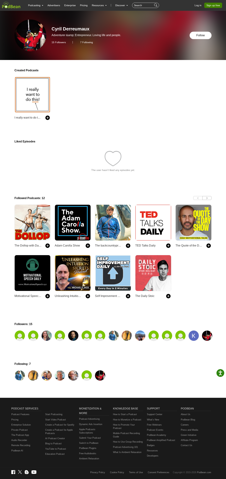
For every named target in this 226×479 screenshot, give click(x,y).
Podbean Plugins (87, 448)
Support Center (154, 414)
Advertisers (53, 5)
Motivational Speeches (28, 295)
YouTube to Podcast (55, 449)
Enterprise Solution (21, 424)
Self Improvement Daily (108, 295)
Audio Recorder (19, 440)
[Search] (156, 5)
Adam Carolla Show (67, 245)
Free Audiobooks (87, 453)
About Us (185, 414)
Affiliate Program (189, 440)
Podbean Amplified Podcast (161, 440)
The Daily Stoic (144, 295)
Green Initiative (188, 435)
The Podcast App (20, 435)
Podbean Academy (156, 435)
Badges (151, 445)
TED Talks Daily (145, 245)
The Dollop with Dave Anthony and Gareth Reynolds (28, 245)
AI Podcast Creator (55, 438)
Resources (152, 450)
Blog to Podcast (53, 443)
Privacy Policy (97, 472)
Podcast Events (155, 430)
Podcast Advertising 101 (125, 447)
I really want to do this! (28, 117)
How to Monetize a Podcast (127, 419)
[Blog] (27, 472)
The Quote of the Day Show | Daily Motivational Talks (189, 245)
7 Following (86, 42)
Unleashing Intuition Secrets (68, 295)
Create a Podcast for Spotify (59, 424)
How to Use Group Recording (128, 441)
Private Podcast (19, 430)
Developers (152, 455)
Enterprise (70, 5)
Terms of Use (136, 472)
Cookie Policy (117, 472)
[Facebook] (13, 472)
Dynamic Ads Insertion (90, 424)
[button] (35, 5)
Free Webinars (154, 424)
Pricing (84, 5)
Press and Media (189, 430)
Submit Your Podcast (90, 438)
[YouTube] (33, 472)
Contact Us (186, 445)
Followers (59, 42)
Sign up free (213, 5)
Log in (198, 5)
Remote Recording (20, 445)
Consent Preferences (158, 472)
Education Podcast (55, 454)
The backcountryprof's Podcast (108, 245)
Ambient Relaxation (89, 458)
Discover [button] (120, 5)
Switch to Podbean (88, 443)
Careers (185, 424)
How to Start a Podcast (125, 414)
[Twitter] (20, 472)
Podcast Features (20, 414)
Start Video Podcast (55, 419)
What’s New (153, 419)
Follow (200, 35)
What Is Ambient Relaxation (127, 452)
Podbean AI (17, 450)
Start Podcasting (53, 414)
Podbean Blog (188, 419)
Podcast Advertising (89, 419)
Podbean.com (204, 472)
